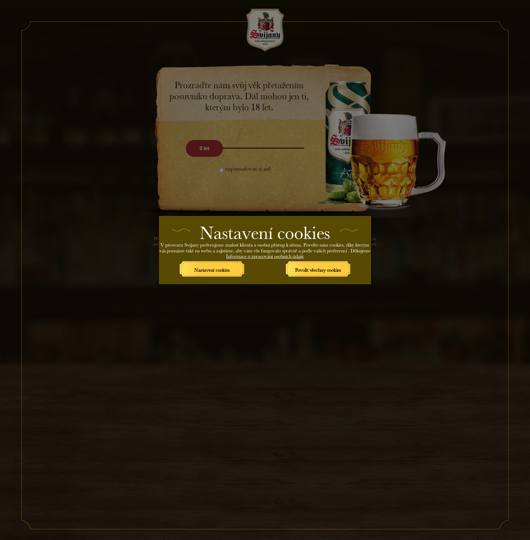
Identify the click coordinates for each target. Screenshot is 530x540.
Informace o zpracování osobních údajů (265, 255)
